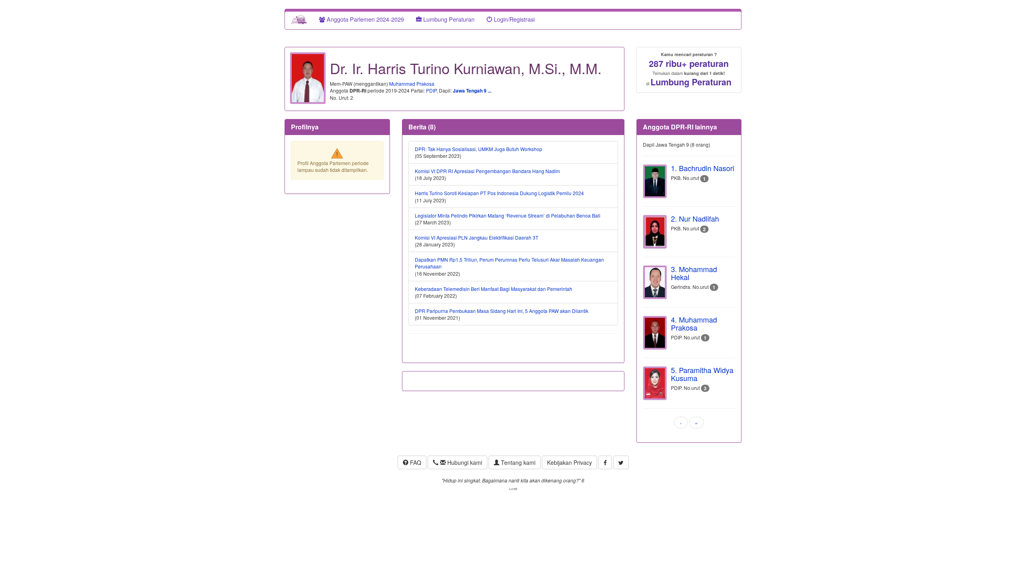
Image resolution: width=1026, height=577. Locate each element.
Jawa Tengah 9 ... (472, 90)
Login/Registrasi (513, 19)
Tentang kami (517, 462)
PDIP (431, 90)
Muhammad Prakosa (411, 83)
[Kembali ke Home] (299, 19)
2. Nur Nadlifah (695, 218)
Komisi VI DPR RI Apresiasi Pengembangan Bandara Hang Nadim (487, 170)
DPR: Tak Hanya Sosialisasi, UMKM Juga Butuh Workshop (478, 148)
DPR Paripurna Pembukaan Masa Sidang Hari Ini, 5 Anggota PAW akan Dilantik (501, 310)
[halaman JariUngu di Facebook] (605, 462)
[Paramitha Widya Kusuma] (655, 383)
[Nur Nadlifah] (655, 232)
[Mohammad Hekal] (655, 282)
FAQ (414, 462)
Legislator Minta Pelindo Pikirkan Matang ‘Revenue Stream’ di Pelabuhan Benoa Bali (507, 215)
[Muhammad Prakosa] (655, 333)
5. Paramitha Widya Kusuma (702, 374)
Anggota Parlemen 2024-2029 (364, 19)
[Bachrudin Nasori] (655, 181)
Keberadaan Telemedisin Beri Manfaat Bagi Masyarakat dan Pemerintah (493, 288)
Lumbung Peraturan (448, 19)
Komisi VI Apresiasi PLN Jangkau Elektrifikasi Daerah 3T (476, 237)
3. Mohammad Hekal (694, 273)
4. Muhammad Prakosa (694, 323)
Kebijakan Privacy (569, 462)
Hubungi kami (464, 462)
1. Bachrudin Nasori (702, 168)
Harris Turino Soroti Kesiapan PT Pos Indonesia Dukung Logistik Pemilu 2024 (499, 193)
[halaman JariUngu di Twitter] (621, 462)
